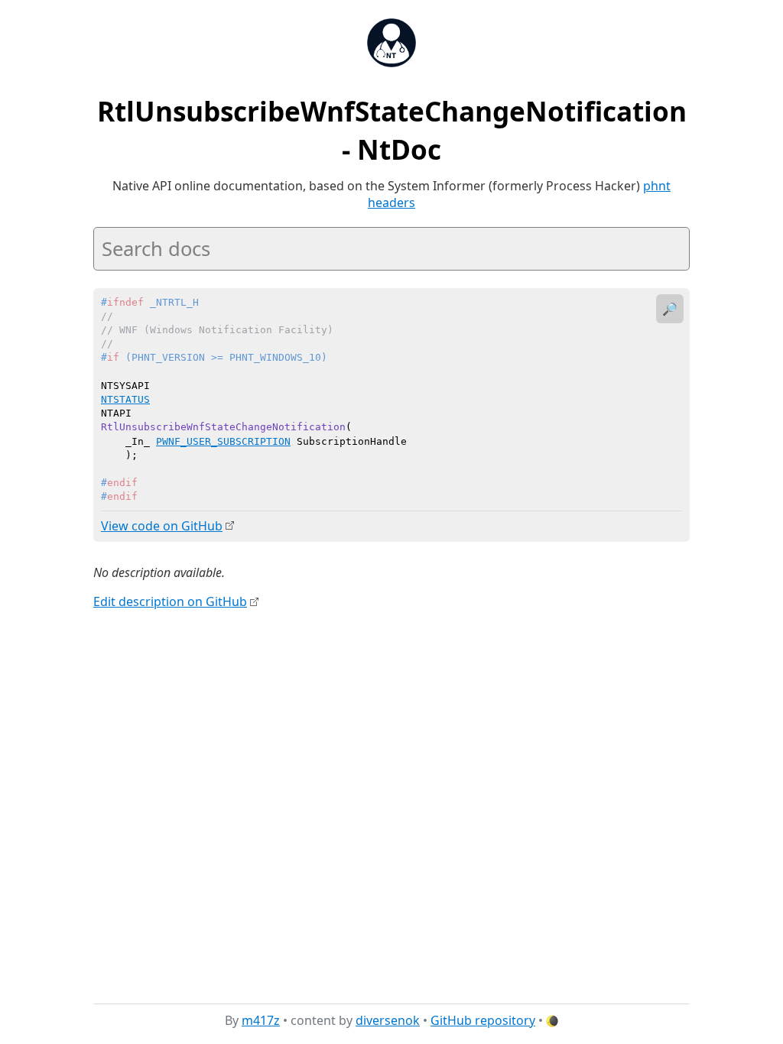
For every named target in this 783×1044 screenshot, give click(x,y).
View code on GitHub (162, 525)
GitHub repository (482, 1020)
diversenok (388, 1020)
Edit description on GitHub (170, 601)
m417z (261, 1020)
